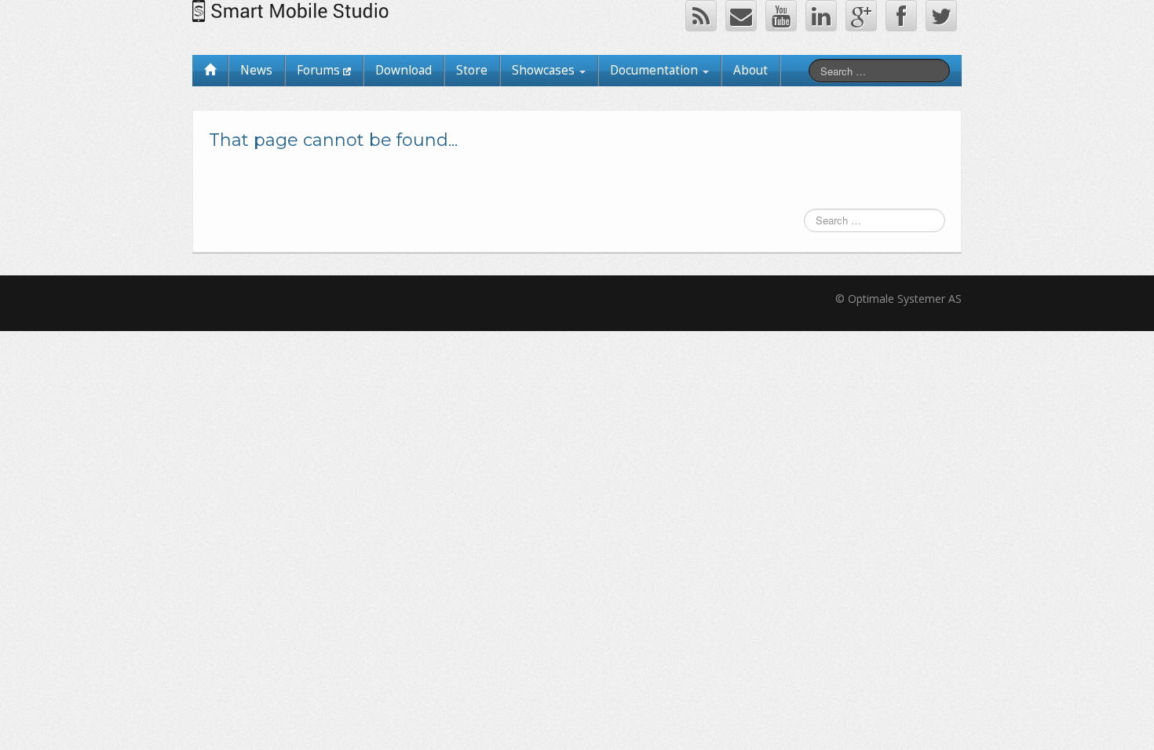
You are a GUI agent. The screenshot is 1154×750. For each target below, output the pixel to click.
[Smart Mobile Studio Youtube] (781, 15)
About (750, 70)
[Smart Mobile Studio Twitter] (941, 15)
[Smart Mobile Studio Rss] (701, 15)
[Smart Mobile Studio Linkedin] (821, 15)
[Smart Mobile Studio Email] (741, 15)
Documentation (655, 70)
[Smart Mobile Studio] (292, 9)
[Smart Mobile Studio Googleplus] (861, 15)
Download (403, 70)
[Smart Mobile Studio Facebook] (901, 15)
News (256, 70)
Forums (320, 70)
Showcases (545, 70)
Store (472, 70)
